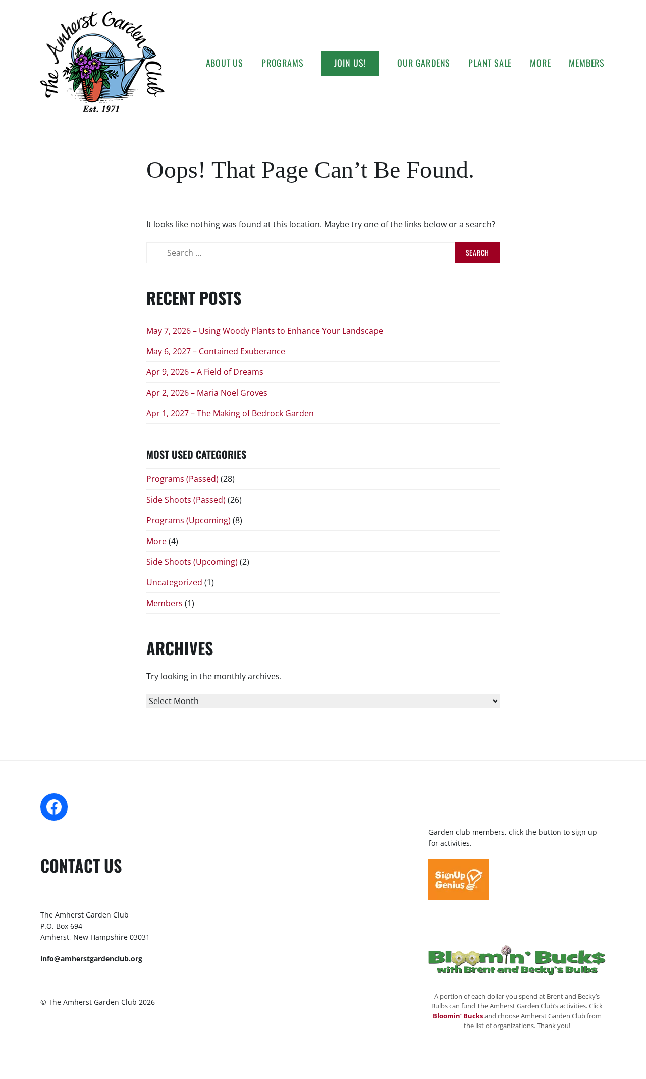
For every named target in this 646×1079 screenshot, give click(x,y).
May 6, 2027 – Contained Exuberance (215, 351)
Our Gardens (423, 62)
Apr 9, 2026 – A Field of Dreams (204, 371)
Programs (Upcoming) (188, 520)
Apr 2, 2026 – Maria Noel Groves (206, 392)
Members (587, 62)
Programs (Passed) (182, 478)
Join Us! (350, 62)
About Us (224, 62)
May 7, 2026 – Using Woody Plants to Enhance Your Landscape (264, 330)
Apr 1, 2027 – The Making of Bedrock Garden (230, 413)
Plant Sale (490, 62)
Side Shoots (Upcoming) (192, 561)
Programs (282, 62)
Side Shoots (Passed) (186, 499)
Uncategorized (174, 582)
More (540, 62)
